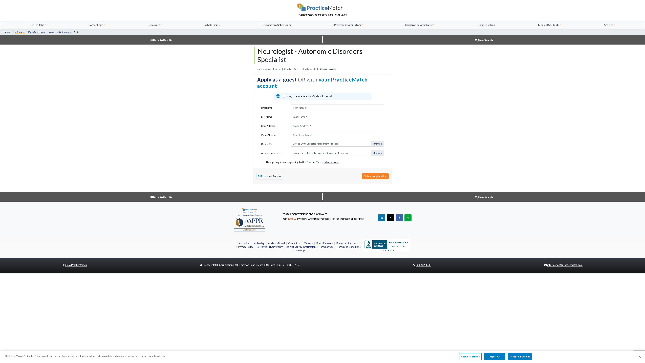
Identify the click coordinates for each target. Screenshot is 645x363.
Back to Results (163, 40)
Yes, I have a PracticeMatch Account (309, 96)
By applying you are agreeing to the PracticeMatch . (303, 162)
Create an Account (271, 175)
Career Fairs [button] (95, 24)
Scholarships (212, 24)
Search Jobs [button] (37, 24)
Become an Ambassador (277, 24)
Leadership (259, 243)
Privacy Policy (331, 162)
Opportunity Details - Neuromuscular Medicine (49, 32)
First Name (266, 107)
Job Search (20, 32)
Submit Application (375, 176)
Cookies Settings (470, 356)
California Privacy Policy (270, 246)
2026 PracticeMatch (76, 265)
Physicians (7, 32)
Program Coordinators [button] (347, 24)
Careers (308, 243)
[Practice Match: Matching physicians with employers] (322, 7)
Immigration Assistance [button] (419, 24)
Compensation (486, 24)
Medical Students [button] (548, 24)
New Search (485, 40)
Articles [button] (608, 24)
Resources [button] (154, 24)
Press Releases (324, 243)
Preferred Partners (347, 243)
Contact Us (294, 243)
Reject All (494, 356)
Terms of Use (326, 246)
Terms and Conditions (349, 246)
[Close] (639, 356)
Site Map (300, 250)
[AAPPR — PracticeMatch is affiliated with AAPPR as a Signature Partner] (249, 219)
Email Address (268, 126)
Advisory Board (276, 243)
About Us (244, 243)
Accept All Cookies (520, 356)
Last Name (266, 116)
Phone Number (268, 135)
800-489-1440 (423, 265)
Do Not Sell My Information (301, 246)
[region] (322, 357)
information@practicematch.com (565, 265)
